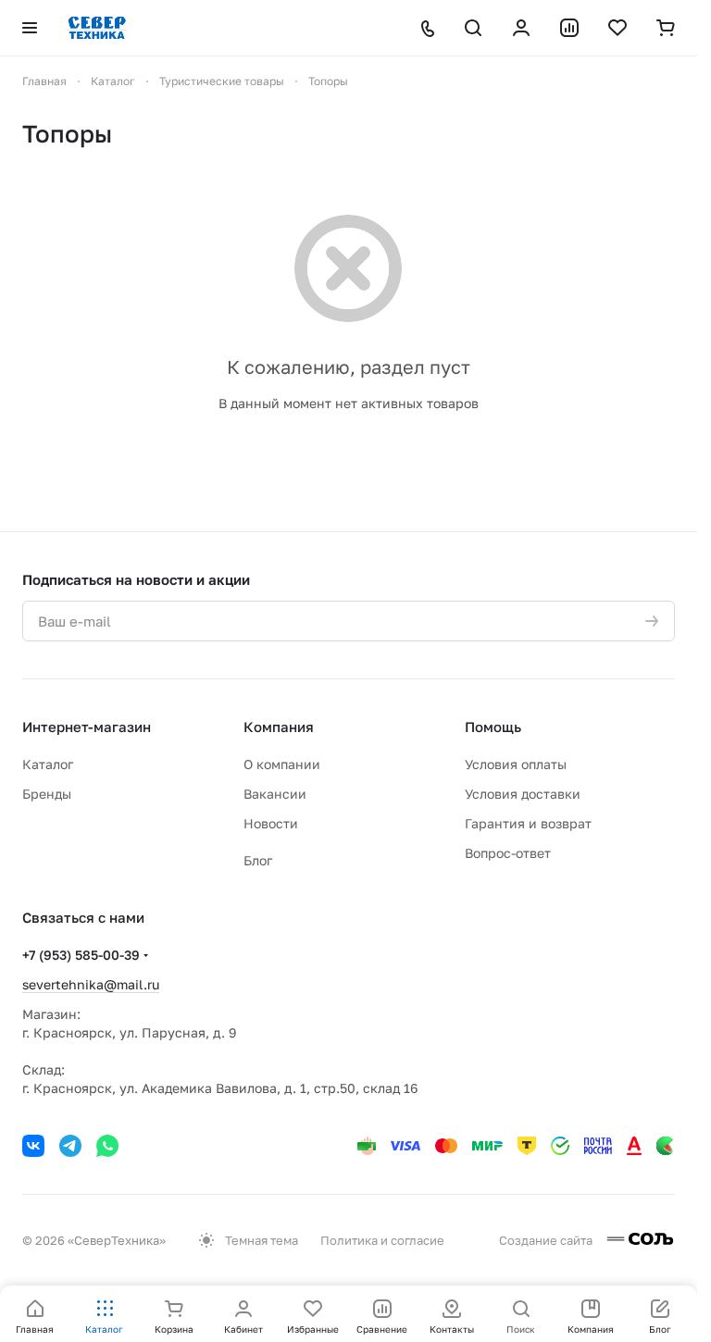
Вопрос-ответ (508, 853)
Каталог (47, 764)
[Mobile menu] (30, 28)
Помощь (493, 726)
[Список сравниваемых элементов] (569, 28)
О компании (281, 764)
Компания (278, 726)
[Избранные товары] (617, 28)
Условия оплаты (516, 764)
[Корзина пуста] (665, 28)
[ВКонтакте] (33, 1146)
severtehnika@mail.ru (90, 984)
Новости (270, 823)
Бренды (46, 793)
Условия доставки (522, 793)
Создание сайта (547, 1240)
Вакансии (274, 793)
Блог (257, 860)
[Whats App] (107, 1146)
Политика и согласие (382, 1240)
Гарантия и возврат (528, 823)
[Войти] (521, 28)
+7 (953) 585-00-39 (81, 955)
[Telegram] (70, 1146)
